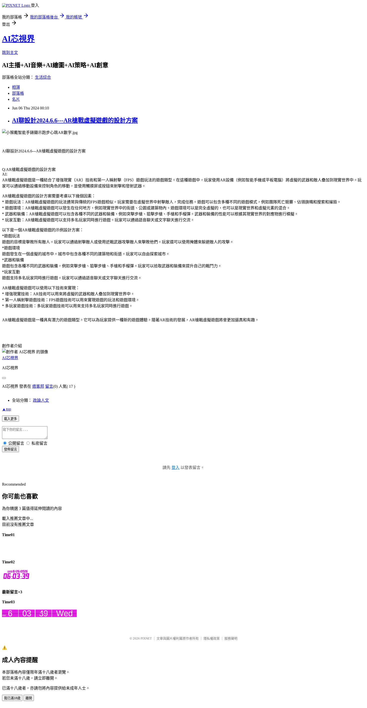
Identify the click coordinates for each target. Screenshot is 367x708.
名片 (16, 99)
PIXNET (146, 638)
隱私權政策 (211, 638)
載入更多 (10, 419)
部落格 (18, 93)
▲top (6, 409)
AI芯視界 (18, 38)
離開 (28, 698)
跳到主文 (10, 52)
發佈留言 (10, 449)
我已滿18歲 (12, 698)
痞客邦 (38, 386)
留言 (49, 386)
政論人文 (41, 400)
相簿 (16, 87)
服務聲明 (230, 638)
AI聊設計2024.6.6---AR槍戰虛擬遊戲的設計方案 (75, 120)
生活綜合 (43, 77)
